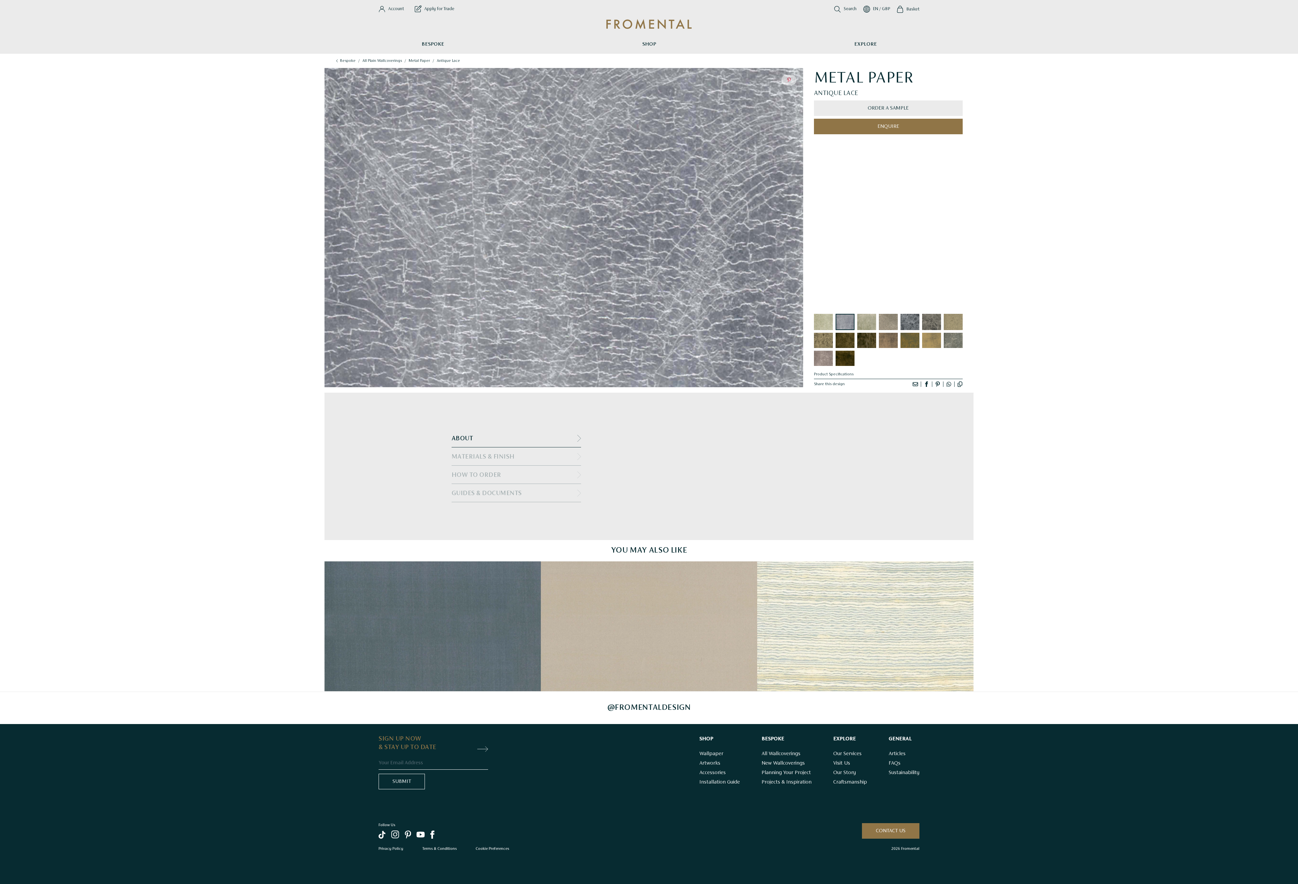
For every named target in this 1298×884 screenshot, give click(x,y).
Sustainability (904, 772)
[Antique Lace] (845, 322)
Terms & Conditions (439, 848)
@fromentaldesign (649, 708)
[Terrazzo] (823, 340)
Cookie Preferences (492, 848)
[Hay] (909, 340)
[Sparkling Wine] (953, 322)
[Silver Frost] (909, 322)
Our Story (844, 772)
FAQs (894, 763)
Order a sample (888, 108)
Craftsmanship (850, 782)
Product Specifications (834, 374)
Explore (865, 44)
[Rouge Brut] (888, 340)
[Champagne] (823, 322)
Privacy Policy (391, 848)
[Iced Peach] (953, 340)
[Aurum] (845, 358)
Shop (649, 44)
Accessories (712, 772)
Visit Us (841, 763)
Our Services (847, 754)
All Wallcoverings (781, 754)
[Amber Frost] (931, 322)
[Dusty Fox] (888, 322)
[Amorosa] (823, 358)
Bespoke (433, 44)
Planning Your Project (786, 772)
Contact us (891, 831)
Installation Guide (719, 782)
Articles (897, 754)
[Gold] (845, 340)
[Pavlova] (931, 340)
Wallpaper (711, 754)
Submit (401, 781)
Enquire (888, 126)
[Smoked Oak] (866, 340)
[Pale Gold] (866, 322)
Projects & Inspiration (787, 782)
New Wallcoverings (783, 763)
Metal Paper (419, 61)
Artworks (709, 763)
